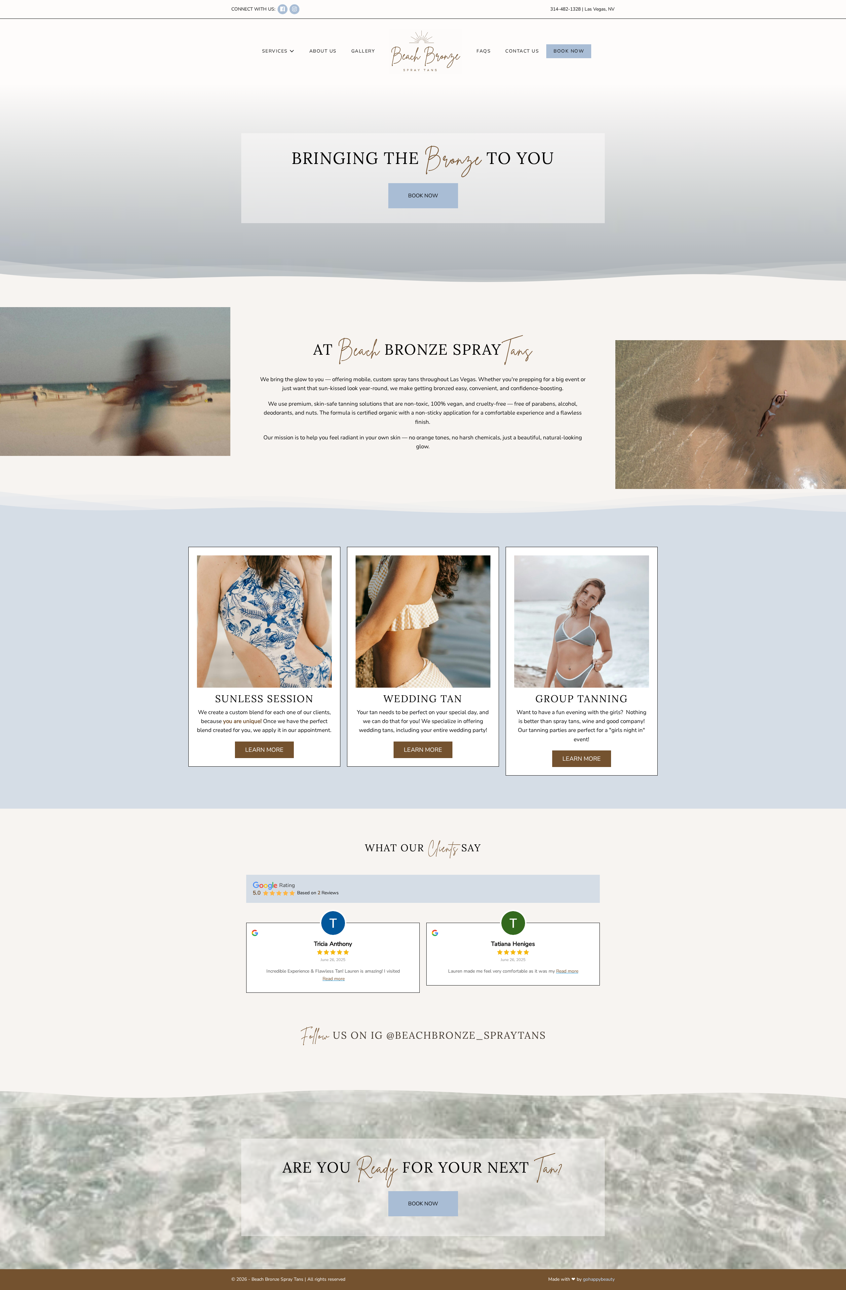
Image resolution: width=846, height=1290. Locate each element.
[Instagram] (294, 9)
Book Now (569, 51)
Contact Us (522, 51)
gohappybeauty (599, 1279)
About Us (323, 51)
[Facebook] (283, 9)
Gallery (363, 51)
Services (276, 51)
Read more (334, 979)
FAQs (484, 51)
